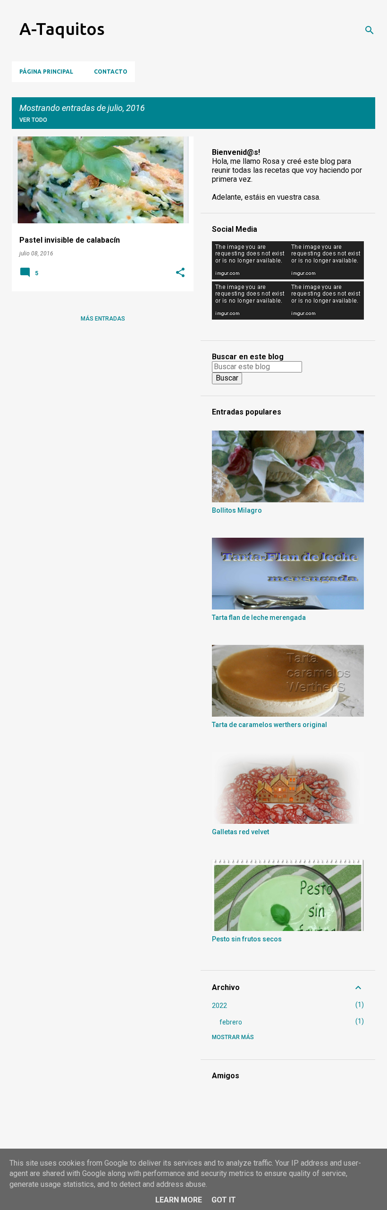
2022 (219, 1005)
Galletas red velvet (240, 832)
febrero (230, 1022)
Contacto (110, 71)
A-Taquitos (62, 28)
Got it (223, 1199)
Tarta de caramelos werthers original (269, 724)
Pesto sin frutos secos (247, 939)
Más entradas (103, 318)
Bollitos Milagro (237, 510)
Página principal (46, 71)
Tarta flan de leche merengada (259, 617)
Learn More (178, 1199)
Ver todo (33, 120)
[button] (180, 273)
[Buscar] (369, 30)
